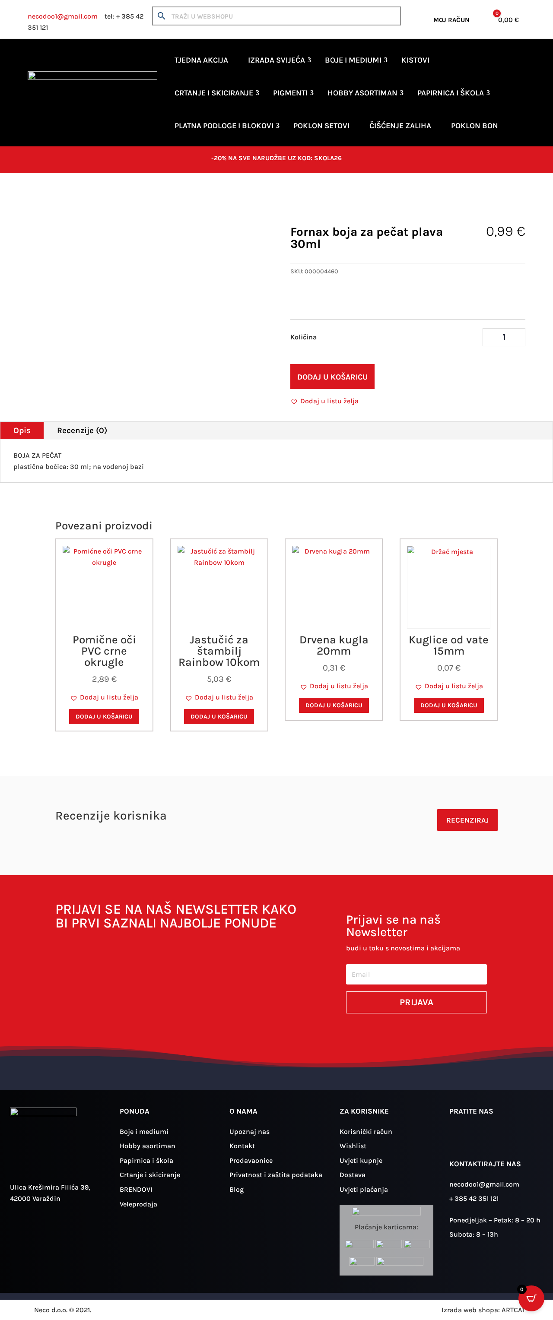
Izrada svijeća (276, 60)
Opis (22, 430)
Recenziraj (467, 820)
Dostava (352, 1175)
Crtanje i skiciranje (214, 93)
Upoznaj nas (249, 1131)
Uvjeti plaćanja (364, 1189)
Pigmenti (290, 93)
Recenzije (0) (82, 430)
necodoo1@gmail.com (63, 16)
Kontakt (242, 1146)
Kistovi (415, 60)
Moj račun (451, 20)
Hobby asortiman (362, 93)
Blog (236, 1189)
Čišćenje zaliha (400, 125)
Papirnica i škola (450, 93)
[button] (324, 401)
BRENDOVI (136, 1189)
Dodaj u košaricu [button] (104, 716)
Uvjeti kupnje (361, 1160)
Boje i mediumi (353, 60)
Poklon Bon (474, 125)
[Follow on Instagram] (460, 1138)
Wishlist (353, 1146)
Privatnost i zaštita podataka (275, 1175)
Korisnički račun (366, 1131)
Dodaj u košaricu (332, 377)
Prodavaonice (251, 1160)
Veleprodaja (138, 1204)
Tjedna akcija (201, 60)
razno (117, 199)
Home (36, 199)
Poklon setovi (321, 125)
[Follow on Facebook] (485, 1138)
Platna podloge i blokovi (224, 125)
